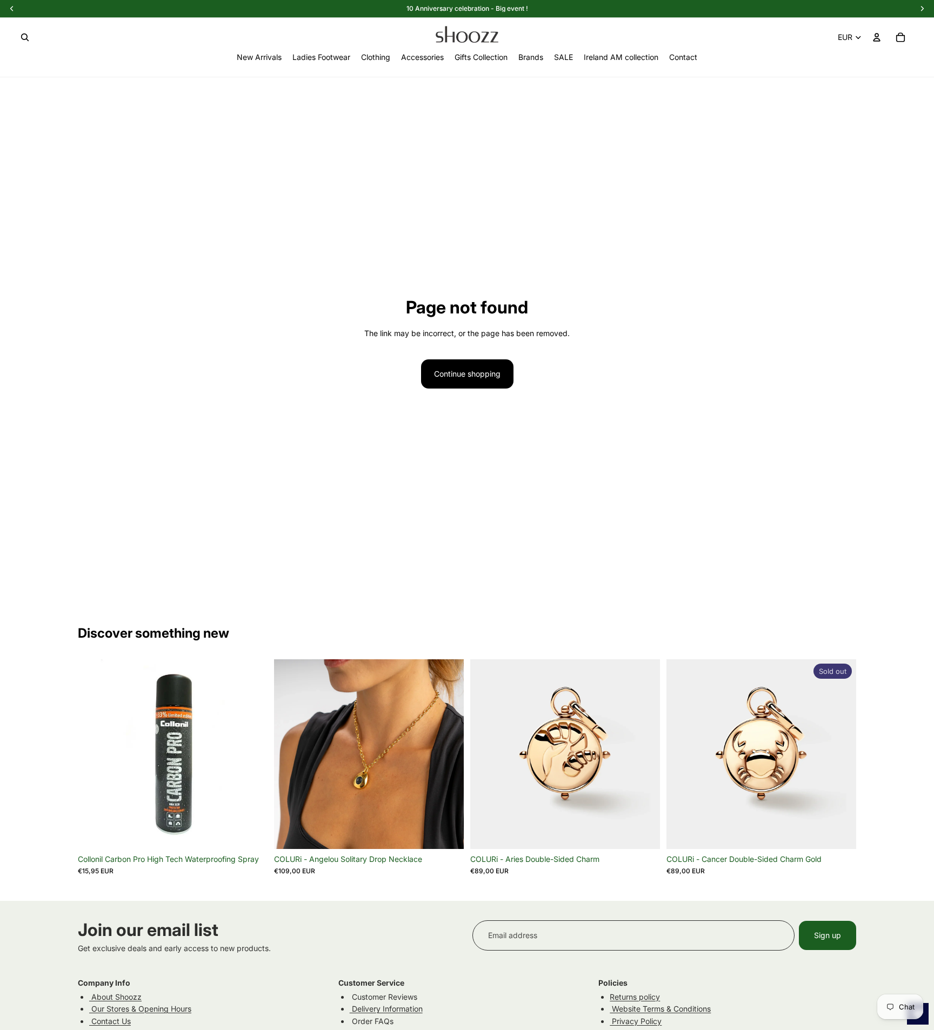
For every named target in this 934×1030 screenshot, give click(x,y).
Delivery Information (386, 1008)
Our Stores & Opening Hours (140, 1008)
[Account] (877, 37)
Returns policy (635, 996)
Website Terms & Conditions (660, 1008)
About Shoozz (115, 996)
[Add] (251, 832)
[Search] (25, 37)
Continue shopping (467, 373)
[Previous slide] (290, 754)
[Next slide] (447, 754)
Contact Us (110, 1021)
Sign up (827, 935)
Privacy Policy (636, 1021)
